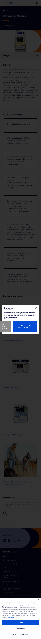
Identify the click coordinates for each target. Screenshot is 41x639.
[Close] (38, 599)
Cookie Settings (20, 628)
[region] (20, 618)
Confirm (20, 622)
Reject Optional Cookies (20, 634)
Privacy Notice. (10, 617)
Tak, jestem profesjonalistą (25, 326)
